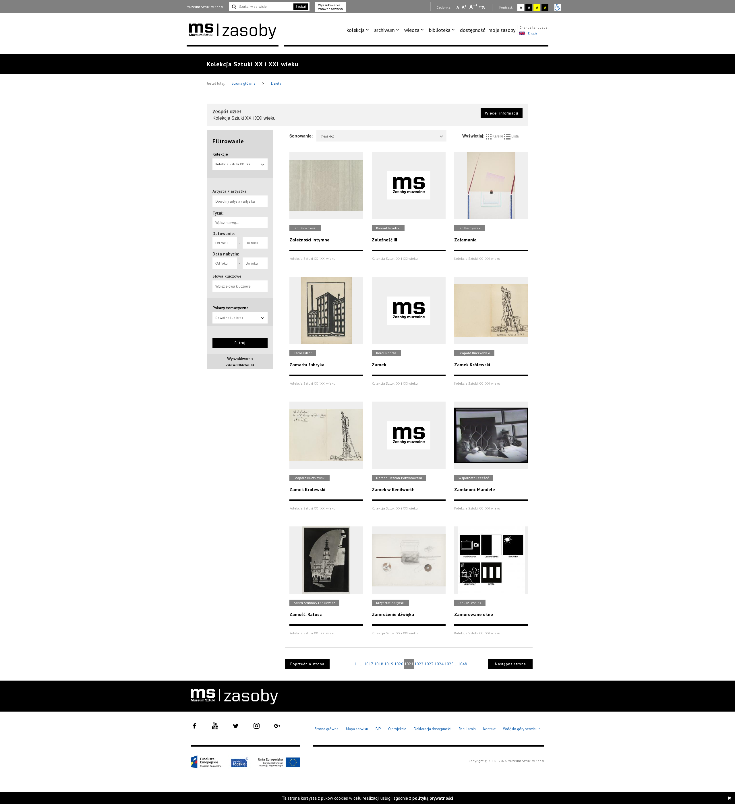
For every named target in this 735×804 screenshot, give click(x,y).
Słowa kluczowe (226, 276)
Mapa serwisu (357, 728)
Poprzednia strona (307, 664)
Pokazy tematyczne (230, 307)
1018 (378, 664)
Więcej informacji (501, 113)
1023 (429, 664)
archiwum (384, 30)
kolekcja (356, 30)
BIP (378, 728)
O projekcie (397, 728)
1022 (418, 664)
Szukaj (300, 6)
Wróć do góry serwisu (521, 729)
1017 (368, 664)
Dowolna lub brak (229, 317)
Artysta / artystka (229, 191)
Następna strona (510, 664)
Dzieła (276, 83)
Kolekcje (220, 154)
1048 (462, 664)
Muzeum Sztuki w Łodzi (205, 7)
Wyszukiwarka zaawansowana (330, 7)
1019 (388, 664)
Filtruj (240, 342)
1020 (398, 664)
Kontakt (489, 728)
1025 (449, 664)
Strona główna (244, 83)
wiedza (411, 30)
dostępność (472, 30)
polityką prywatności (432, 798)
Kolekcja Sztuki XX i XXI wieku (233, 166)
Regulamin (467, 728)
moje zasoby (501, 30)
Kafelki (498, 135)
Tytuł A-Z (327, 136)
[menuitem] (359, 30)
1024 (439, 664)
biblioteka (439, 30)
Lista (514, 135)
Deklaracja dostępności (432, 728)
